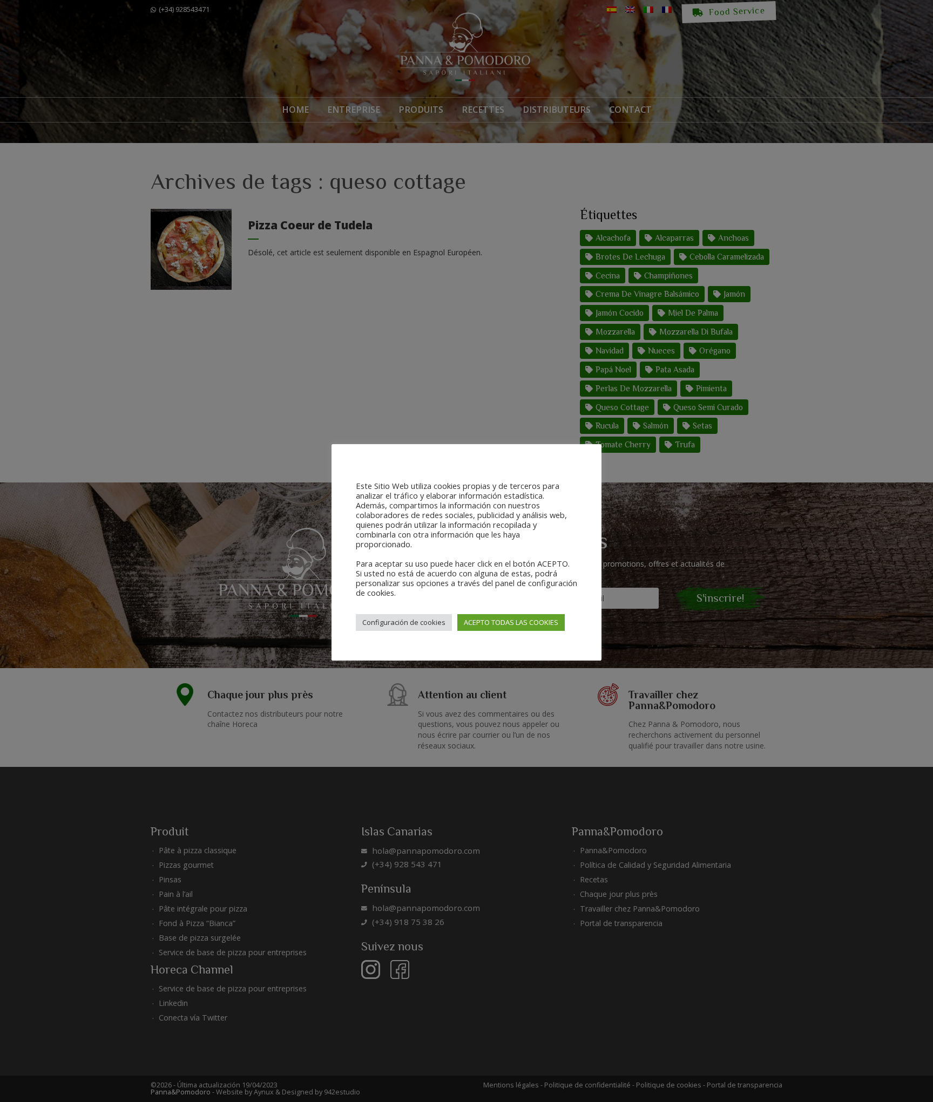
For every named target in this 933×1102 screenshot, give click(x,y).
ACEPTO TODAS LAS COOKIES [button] (511, 622)
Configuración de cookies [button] (403, 622)
